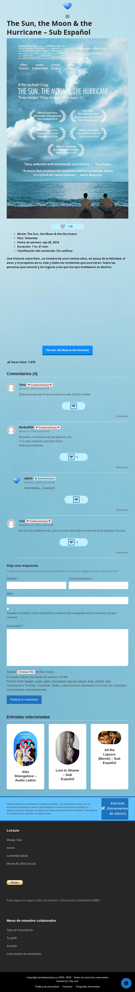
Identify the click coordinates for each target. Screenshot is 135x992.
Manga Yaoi (14, 839)
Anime (11, 847)
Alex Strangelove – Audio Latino (25, 776)
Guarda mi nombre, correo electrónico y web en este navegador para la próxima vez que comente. (61, 615)
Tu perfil (12, 938)
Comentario (15, 625)
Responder (122, 416)
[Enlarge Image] (67, 128)
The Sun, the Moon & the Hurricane (67, 350)
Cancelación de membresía (24, 953)
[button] (67, 16)
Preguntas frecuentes (88, 986)
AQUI (95, 900)
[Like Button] (62, 226)
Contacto (67, 986)
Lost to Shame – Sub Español (67, 774)
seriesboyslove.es (48, 977)
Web (9, 593)
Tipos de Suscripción (20, 930)
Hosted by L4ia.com (67, 981)
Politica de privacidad (47, 986)
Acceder (12, 945)
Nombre (12, 578)
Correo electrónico (81, 578)
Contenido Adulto (17, 855)
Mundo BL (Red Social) (21, 863)
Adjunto (11, 671)
